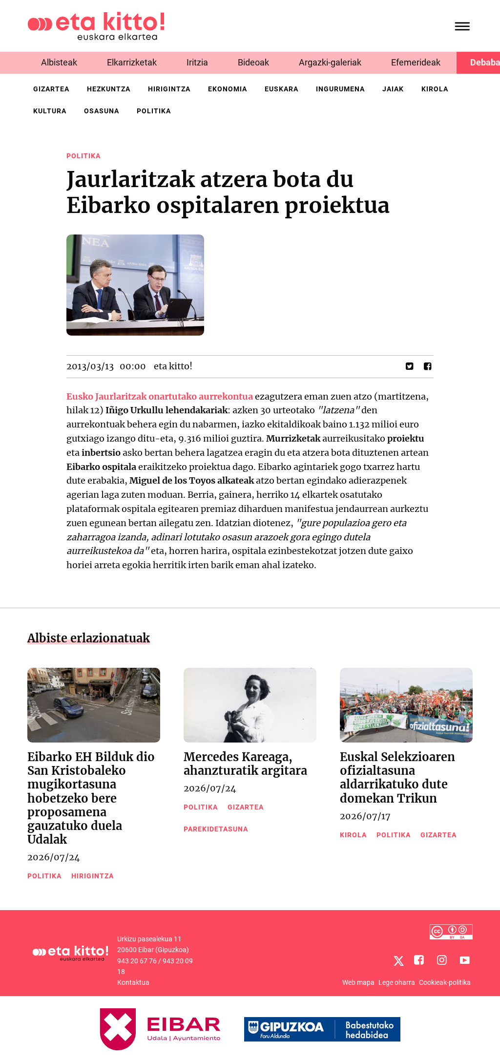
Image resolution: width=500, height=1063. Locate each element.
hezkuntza (108, 89)
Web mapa (358, 982)
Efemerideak (415, 62)
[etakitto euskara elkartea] (96, 25)
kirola (434, 89)
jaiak (393, 89)
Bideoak (253, 62)
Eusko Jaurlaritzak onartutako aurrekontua (159, 396)
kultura (49, 111)
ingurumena (340, 89)
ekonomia (227, 89)
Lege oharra (396, 982)
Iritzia (197, 62)
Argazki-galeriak (330, 62)
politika (154, 111)
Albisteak (59, 62)
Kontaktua (133, 982)
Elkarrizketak (132, 62)
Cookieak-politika (445, 982)
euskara (281, 89)
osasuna (101, 111)
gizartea (51, 89)
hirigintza (169, 89)
